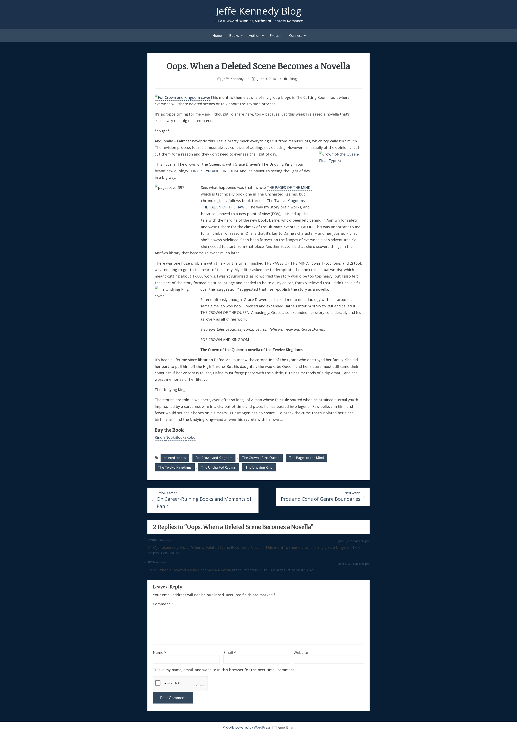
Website (301, 652)
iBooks (180, 437)
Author (254, 35)
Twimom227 (155, 540)
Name (159, 652)
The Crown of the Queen (261, 457)
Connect (295, 35)
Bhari (290, 727)
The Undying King (259, 467)
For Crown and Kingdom (214, 457)
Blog (293, 79)
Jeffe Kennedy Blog (258, 10)
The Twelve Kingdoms (286, 200)
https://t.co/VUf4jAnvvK (296, 570)
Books (234, 35)
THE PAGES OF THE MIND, (289, 187)
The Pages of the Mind (306, 457)
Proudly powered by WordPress (247, 727)
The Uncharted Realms (218, 467)
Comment (163, 604)
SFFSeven (153, 562)
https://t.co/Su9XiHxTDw (253, 570)
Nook (170, 437)
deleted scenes (175, 457)
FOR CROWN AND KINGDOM (213, 170)
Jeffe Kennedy (233, 79)
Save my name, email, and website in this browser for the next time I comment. (226, 669)
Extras (274, 35)
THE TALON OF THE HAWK (224, 207)
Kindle (160, 437)
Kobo (190, 437)
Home (217, 35)
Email (229, 652)
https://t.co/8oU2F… (165, 552)
